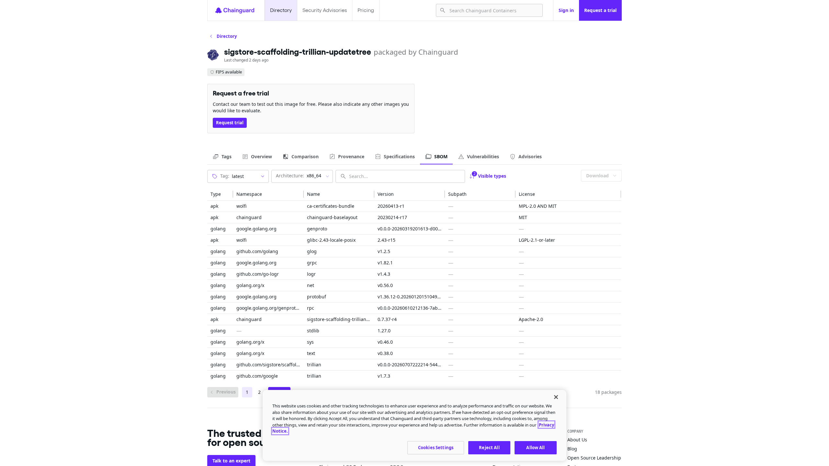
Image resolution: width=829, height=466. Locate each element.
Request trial (230, 123)
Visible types (489, 175)
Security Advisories (324, 10)
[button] (220, 194)
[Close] (556, 397)
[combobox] (493, 10)
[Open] (263, 176)
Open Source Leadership (594, 458)
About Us (577, 440)
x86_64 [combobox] (298, 175)
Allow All (535, 447)
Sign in (566, 10)
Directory (281, 10)
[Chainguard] (234, 10)
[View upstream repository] (359, 206)
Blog (572, 449)
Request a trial (600, 10)
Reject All (489, 447)
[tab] (222, 156)
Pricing (366, 10)
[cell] (220, 206)
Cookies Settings (435, 447)
